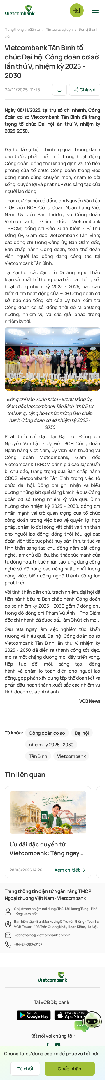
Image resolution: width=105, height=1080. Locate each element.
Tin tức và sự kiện (59, 29)
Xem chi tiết (67, 870)
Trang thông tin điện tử (23, 29)
